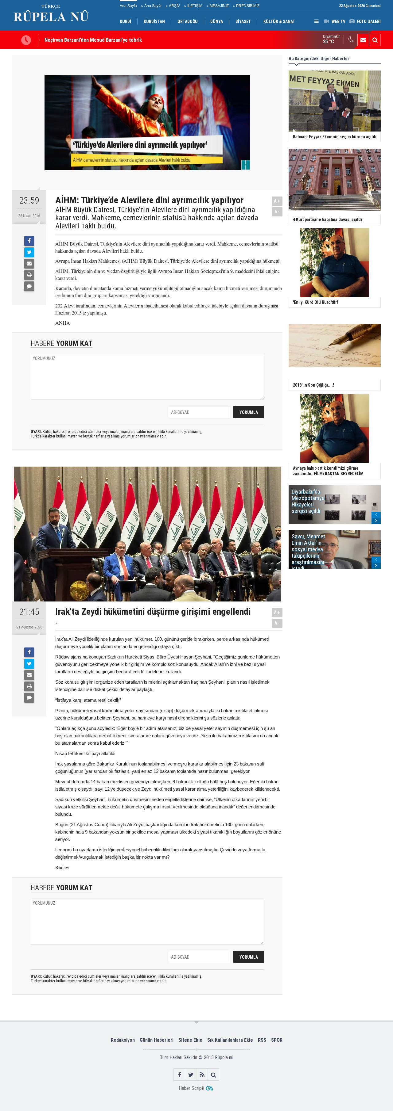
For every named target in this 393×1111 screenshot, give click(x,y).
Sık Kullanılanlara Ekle (230, 1040)
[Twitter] (29, 252)
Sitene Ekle (190, 1040)
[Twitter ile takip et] (190, 1075)
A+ (277, 201)
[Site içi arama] (375, 40)
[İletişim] (363, 40)
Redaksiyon (123, 1040)
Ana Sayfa (128, 6)
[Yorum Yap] (29, 286)
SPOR (276, 1040)
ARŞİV (174, 6)
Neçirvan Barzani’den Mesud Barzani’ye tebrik (93, 40)
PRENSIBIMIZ (247, 6)
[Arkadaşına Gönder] (29, 264)
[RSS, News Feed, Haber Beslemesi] (202, 1075)
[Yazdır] (29, 275)
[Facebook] (29, 241)
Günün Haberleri (156, 1040)
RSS (262, 1040)
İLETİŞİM (194, 6)
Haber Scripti (191, 1088)
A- (277, 212)
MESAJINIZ (219, 6)
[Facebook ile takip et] (179, 1075)
